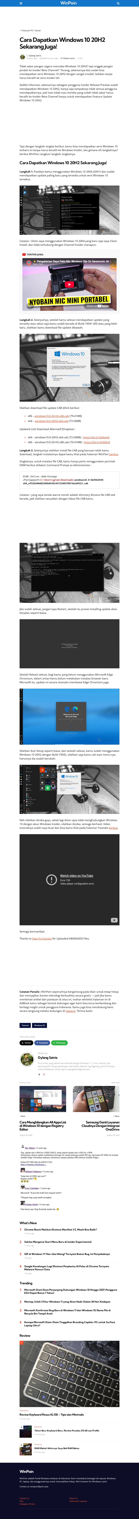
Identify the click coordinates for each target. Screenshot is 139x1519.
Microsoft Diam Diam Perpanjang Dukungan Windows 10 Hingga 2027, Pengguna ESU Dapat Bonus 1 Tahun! (70, 1291)
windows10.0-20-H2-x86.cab (51, 416)
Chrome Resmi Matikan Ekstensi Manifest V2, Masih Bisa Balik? (60, 1229)
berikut (113, 454)
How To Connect (42, 938)
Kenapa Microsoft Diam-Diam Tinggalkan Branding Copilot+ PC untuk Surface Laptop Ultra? (69, 1324)
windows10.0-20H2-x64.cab (51, 421)
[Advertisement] (69, 16)
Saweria (70, 1011)
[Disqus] (69, 1177)
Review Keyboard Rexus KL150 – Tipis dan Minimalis (52, 1414)
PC (32, 30)
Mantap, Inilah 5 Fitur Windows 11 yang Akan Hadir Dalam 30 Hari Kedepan (67, 1301)
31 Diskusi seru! (68, 58)
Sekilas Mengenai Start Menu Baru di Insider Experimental (57, 1241)
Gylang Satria (35, 55)
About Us (74, 1498)
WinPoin (68, 3)
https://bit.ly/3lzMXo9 (97, 442)
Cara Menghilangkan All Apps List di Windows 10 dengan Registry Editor (43, 1125)
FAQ (21, 1501)
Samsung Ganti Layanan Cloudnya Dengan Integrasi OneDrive (100, 1125)
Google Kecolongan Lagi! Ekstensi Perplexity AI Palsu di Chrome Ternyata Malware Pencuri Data (66, 1268)
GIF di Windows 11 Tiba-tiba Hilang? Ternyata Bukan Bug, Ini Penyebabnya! (67, 1254)
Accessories (24, 1410)
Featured (26, 30)
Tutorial (37, 30)
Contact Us (24, 1498)
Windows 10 (39, 1025)
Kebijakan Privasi (27, 1504)
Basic (23, 1116)
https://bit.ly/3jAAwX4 (96, 437)
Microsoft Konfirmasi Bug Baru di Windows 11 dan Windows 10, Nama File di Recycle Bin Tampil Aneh (67, 1312)
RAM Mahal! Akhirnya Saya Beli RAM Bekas (56, 1448)
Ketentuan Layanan (78, 1501)
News (117, 1116)
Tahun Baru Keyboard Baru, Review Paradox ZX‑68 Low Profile (66, 1430)
